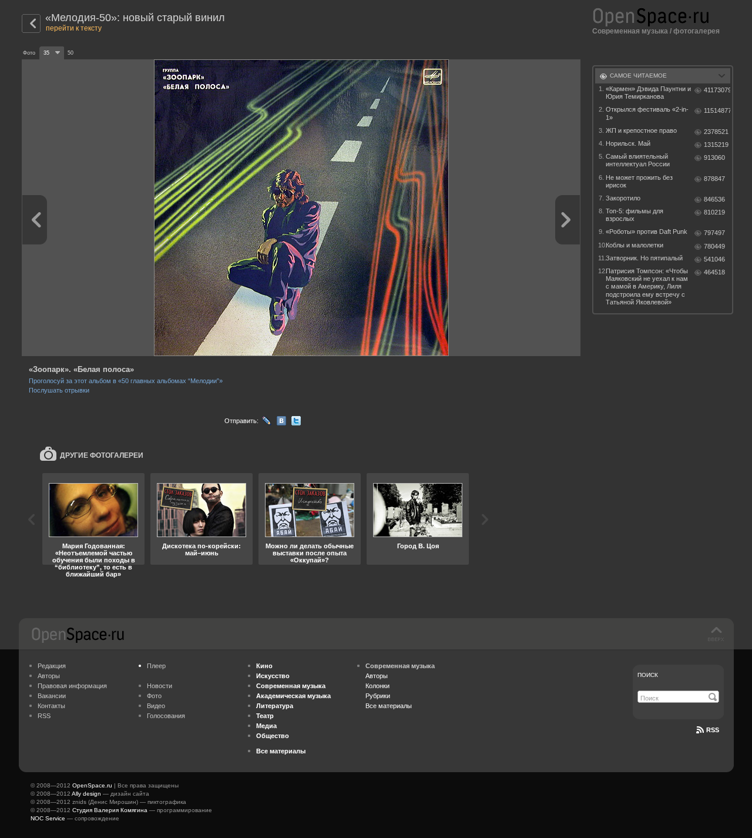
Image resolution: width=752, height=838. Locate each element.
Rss (712, 729)
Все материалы (388, 705)
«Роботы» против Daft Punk (646, 231)
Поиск (647, 675)
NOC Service (48, 818)
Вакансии (52, 695)
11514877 (717, 110)
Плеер (156, 665)
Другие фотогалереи (101, 455)
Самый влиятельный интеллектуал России (638, 160)
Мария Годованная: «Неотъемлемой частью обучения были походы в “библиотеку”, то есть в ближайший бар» (93, 560)
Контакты (51, 705)
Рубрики (377, 695)
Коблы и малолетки (634, 245)
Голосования (166, 715)
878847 (714, 178)
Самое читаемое (638, 75)
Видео (156, 705)
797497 (714, 232)
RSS (44, 715)
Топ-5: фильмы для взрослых (634, 214)
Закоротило (623, 198)
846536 (714, 199)
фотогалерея (696, 31)
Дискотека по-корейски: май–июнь (201, 549)
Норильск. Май (628, 143)
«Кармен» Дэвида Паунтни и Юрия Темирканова (648, 92)
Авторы (49, 675)
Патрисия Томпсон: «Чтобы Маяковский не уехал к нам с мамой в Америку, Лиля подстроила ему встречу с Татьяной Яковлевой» (647, 286)
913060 (714, 157)
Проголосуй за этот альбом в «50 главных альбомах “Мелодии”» (126, 380)
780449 (714, 246)
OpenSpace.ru (92, 785)
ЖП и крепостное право (641, 130)
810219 (714, 212)
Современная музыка (630, 31)
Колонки (377, 685)
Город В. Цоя (418, 545)
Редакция (52, 665)
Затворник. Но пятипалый (644, 258)
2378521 (716, 131)
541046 (714, 259)
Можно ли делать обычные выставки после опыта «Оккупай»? (310, 553)
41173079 (717, 89)
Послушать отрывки (59, 390)
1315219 (716, 144)
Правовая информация (72, 685)
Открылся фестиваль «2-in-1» (647, 113)
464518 (714, 272)
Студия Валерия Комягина (109, 810)
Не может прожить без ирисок (639, 181)
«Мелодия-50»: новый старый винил (135, 18)
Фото (154, 695)
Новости (159, 685)
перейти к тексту (74, 28)
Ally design (86, 793)
